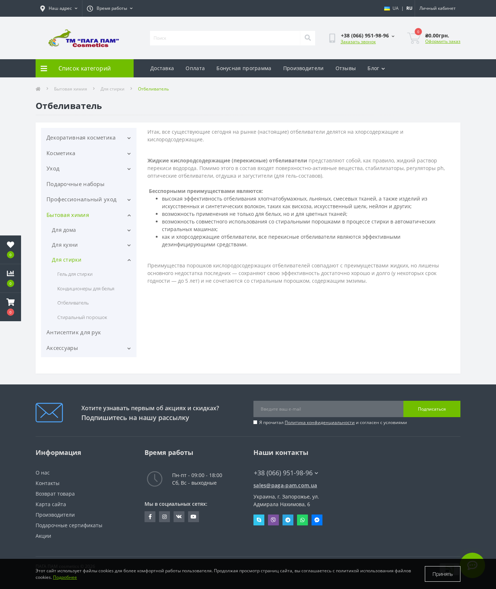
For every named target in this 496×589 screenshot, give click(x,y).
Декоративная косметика (81, 137)
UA (396, 8)
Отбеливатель (73, 302)
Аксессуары (62, 347)
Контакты (48, 483)
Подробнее (65, 577)
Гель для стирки (75, 274)
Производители (303, 68)
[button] (10, 307)
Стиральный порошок (82, 317)
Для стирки (113, 89)
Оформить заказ (442, 41)
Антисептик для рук (73, 332)
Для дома (64, 229)
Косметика (61, 153)
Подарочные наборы (75, 183)
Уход (53, 168)
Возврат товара (55, 493)
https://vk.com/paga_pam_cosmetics (179, 516)
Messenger (317, 520)
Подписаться (432, 409)
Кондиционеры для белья (85, 288)
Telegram (287, 520)
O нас (43, 472)
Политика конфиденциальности (320, 422)
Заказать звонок (358, 42)
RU (409, 8)
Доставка (162, 68)
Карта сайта (51, 504)
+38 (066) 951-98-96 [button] (283, 473)
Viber (273, 520)
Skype (258, 520)
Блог (373, 68)
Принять (442, 573)
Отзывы (346, 68)
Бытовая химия (70, 89)
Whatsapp (302, 520)
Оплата (195, 68)
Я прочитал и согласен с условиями (333, 422)
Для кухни (65, 244)
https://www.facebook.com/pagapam (150, 516)
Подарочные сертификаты (69, 525)
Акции (43, 535)
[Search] (307, 38)
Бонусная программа (243, 68)
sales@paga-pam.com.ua (285, 485)
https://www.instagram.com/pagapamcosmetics (164, 516)
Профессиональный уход (81, 199)
